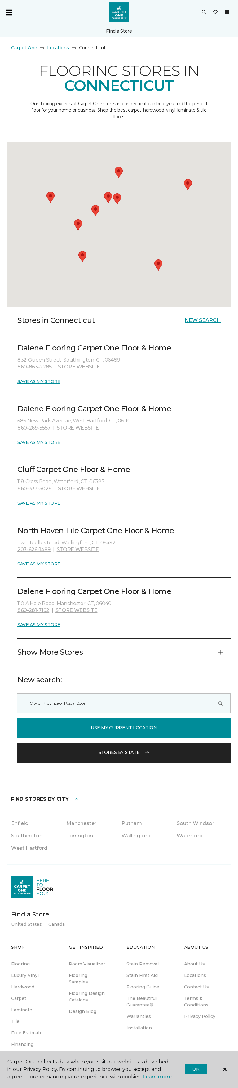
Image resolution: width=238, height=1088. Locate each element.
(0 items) (227, 12)
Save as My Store (38, 381)
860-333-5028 (34, 489)
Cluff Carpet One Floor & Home (73, 469)
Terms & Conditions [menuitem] (196, 1002)
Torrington (79, 836)
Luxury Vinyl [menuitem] (25, 975)
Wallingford (136, 836)
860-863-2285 (34, 367)
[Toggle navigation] (9, 12)
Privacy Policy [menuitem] (199, 1016)
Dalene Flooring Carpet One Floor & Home (94, 347)
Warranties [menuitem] (138, 1016)
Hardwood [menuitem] (22, 987)
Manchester (81, 823)
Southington (26, 836)
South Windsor (195, 823)
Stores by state (119, 752)
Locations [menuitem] (195, 975)
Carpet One (24, 48)
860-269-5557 (34, 428)
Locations (58, 48)
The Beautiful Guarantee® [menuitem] (141, 1002)
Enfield (20, 823)
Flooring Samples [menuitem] (78, 979)
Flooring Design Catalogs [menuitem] (87, 997)
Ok (195, 1069)
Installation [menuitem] (139, 1028)
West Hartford (29, 848)
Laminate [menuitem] (21, 1010)
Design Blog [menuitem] (82, 1011)
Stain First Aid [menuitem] (142, 975)
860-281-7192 (33, 610)
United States (26, 924)
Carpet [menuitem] (18, 998)
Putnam (131, 823)
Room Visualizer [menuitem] (87, 964)
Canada (56, 924)
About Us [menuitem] (194, 964)
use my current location (124, 727)
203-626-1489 (34, 549)
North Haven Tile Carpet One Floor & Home (95, 530)
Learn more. (158, 1077)
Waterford (190, 836)
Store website (79, 367)
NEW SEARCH (203, 320)
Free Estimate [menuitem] (27, 1033)
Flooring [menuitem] (20, 964)
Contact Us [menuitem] (196, 987)
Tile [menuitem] (15, 1021)
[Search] (220, 703)
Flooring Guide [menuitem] (142, 987)
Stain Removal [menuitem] (142, 964)
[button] (204, 12)
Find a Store (119, 31)
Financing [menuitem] (22, 1044)
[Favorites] (215, 12)
